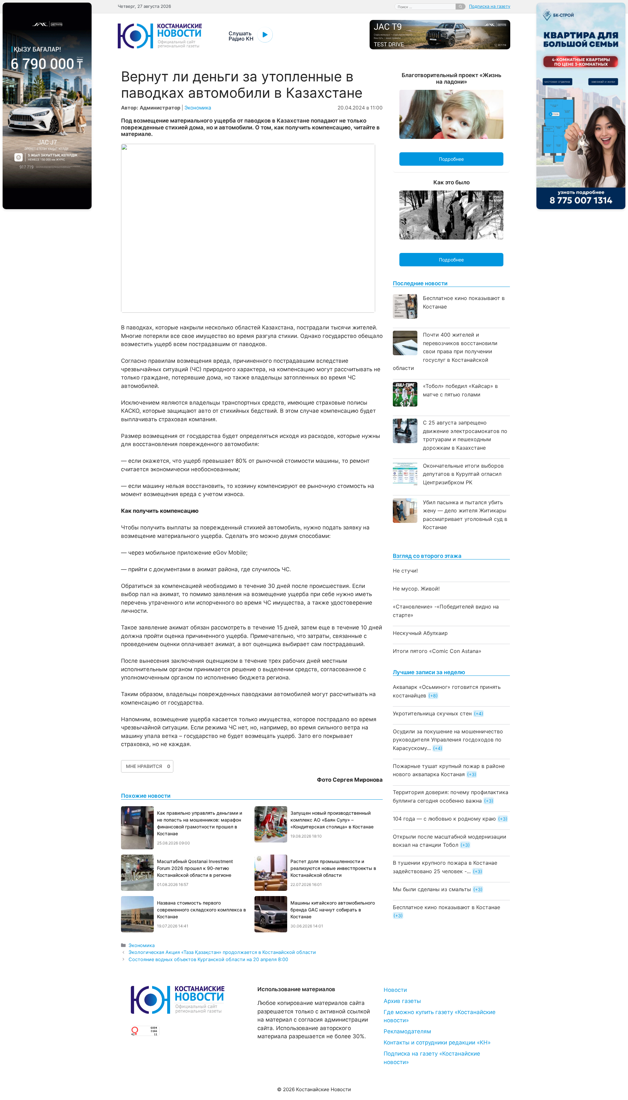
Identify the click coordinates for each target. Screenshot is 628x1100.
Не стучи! (405, 570)
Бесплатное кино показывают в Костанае (446, 907)
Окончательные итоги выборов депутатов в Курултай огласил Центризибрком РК (463, 474)
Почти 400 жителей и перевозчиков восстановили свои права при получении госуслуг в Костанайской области (445, 351)
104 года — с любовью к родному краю (444, 818)
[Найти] (460, 6)
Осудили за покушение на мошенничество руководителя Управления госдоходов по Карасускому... (448, 739)
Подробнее (451, 159)
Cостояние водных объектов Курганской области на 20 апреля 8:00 (208, 959)
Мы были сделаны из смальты (432, 889)
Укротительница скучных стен (432, 713)
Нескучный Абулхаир (420, 633)
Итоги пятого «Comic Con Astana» (437, 651)
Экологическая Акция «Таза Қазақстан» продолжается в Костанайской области (222, 952)
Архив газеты (402, 1001)
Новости (395, 990)
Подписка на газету (489, 6)
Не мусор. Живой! (416, 588)
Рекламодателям (407, 1031)
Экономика (197, 108)
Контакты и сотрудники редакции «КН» (437, 1042)
